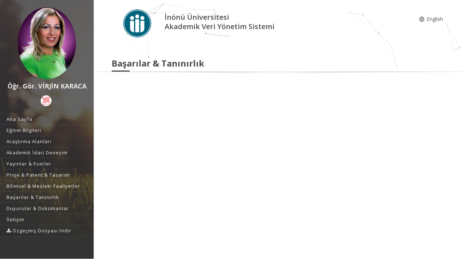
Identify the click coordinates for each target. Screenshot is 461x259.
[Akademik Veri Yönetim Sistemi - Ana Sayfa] (138, 22)
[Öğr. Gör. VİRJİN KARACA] (47, 43)
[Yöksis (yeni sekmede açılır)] (46, 100)
